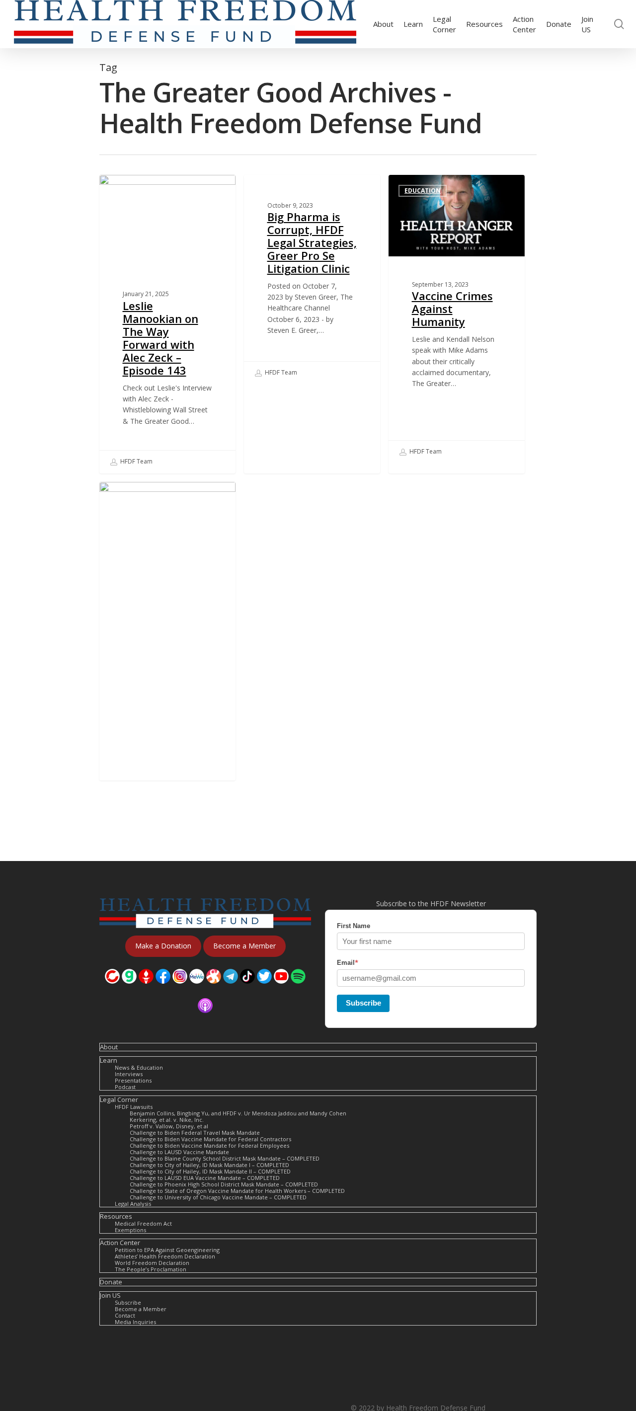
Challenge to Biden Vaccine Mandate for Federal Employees (209, 1145)
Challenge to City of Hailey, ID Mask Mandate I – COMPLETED (209, 1165)
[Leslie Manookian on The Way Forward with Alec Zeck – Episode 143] (167, 324)
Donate (111, 1282)
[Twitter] (264, 988)
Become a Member (140, 1309)
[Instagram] (179, 988)
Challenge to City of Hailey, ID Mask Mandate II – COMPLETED (210, 1171)
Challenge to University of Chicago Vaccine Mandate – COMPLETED (218, 1197)
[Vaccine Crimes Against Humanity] (457, 319)
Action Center (120, 1243)
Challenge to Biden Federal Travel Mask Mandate (195, 1132)
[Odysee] (213, 988)
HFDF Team (136, 461)
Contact (125, 1315)
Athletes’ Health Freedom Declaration (165, 1256)
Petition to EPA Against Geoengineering (167, 1250)
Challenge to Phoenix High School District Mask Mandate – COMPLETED (224, 1184)
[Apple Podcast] (205, 1017)
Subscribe (363, 1003)
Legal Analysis (133, 1203)
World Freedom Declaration (152, 1262)
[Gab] (129, 988)
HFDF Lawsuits (134, 1106)
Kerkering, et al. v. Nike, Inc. (167, 1119)
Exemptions (130, 1230)
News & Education (139, 1067)
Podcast (125, 1087)
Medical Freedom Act (143, 1223)
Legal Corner (119, 1099)
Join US (110, 1295)
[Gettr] (146, 988)
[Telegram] (230, 988)
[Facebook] (163, 988)
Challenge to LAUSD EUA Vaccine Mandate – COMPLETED (205, 1178)
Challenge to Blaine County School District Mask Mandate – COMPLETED (224, 1158)
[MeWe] (196, 988)
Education (422, 190)
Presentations (133, 1080)
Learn (108, 1060)
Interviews (134, 190)
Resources (116, 1216)
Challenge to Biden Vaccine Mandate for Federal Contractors (210, 1139)
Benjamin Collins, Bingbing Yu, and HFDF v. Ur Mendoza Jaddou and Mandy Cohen (238, 1113)
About (109, 1047)
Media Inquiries (135, 1322)
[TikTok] (247, 988)
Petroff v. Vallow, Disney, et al (169, 1126)
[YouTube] (281, 988)
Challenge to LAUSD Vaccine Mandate (179, 1152)
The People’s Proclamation (150, 1269)
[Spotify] (298, 988)
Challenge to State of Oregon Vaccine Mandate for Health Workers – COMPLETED (237, 1190)
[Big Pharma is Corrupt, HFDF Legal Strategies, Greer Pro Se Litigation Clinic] (312, 280)
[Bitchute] (112, 988)
